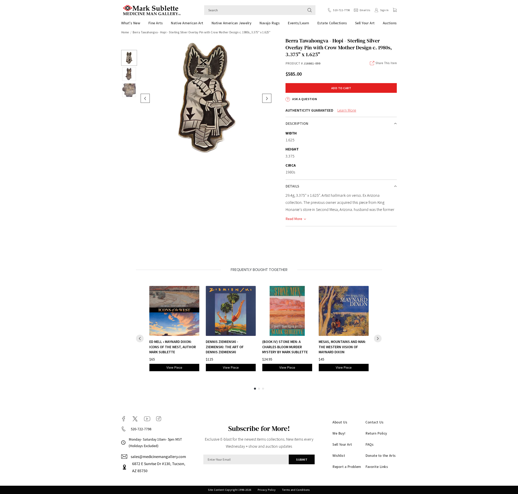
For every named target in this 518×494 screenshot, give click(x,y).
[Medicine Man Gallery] (151, 9)
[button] (395, 10)
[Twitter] (135, 419)
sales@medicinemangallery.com (158, 456)
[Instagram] (158, 418)
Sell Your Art (365, 23)
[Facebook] (123, 418)
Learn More (346, 110)
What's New (130, 23)
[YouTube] (147, 419)
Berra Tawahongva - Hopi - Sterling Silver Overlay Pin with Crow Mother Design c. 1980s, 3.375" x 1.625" (201, 32)
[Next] (378, 338)
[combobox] (254, 10)
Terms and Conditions (296, 490)
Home (125, 32)
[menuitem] (132, 23)
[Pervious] (140, 338)
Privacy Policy (267, 490)
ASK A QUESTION (304, 99)
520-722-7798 (141, 429)
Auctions (390, 23)
